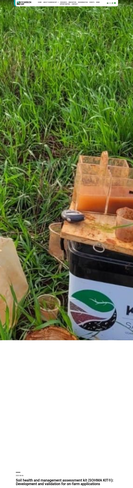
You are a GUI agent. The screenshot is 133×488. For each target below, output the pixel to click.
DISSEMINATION (83, 2)
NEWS (98, 2)
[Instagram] (110, 3)
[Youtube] (107, 3)
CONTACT (75, 4)
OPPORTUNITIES (65, 4)
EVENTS (91, 2)
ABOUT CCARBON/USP (50, 2)
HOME (40, 2)
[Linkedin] (112, 3)
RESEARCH (63, 2)
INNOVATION (72, 2)
